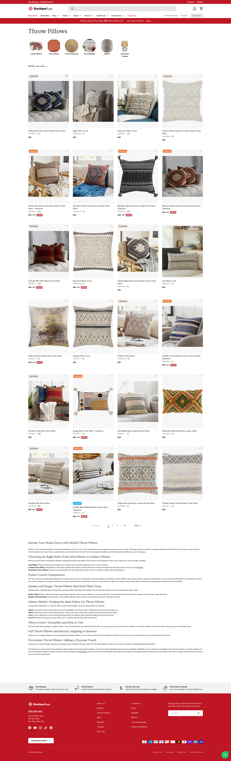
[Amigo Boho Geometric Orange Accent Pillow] (138, 473)
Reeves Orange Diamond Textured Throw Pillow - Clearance (182, 207)
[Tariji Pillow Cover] (182, 251)
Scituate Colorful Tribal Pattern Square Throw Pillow (91, 207)
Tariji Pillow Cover (169, 281)
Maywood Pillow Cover (82, 281)
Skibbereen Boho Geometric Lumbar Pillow (179, 431)
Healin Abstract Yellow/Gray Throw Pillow (45, 356)
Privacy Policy (157, 752)
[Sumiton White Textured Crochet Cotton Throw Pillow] (182, 101)
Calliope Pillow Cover (81, 356)
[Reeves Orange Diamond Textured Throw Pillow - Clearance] (182, 176)
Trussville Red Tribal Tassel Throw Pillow (44, 281)
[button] (201, 8)
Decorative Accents (125, 55)
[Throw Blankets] (89, 46)
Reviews (100, 708)
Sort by (31, 66)
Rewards (100, 722)
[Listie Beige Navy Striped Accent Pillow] (138, 401)
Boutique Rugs (37, 752)
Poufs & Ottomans (71, 54)
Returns (134, 717)
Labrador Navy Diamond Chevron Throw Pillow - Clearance (182, 357)
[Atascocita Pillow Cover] (138, 101)
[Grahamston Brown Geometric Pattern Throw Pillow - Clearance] (48, 176)
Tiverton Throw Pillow (126, 356)
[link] (94, 525)
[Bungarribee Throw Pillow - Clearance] (93, 401)
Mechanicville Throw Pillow (39, 503)
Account (190, 2)
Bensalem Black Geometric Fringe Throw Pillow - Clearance (137, 207)
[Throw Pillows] (54, 46)
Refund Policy (181, 752)
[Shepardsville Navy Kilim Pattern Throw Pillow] (48, 101)
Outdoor (184, 15)
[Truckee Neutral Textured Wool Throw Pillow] (182, 473)
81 (125, 525)
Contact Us (136, 703)
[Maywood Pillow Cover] (93, 251)
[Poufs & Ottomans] (71, 46)
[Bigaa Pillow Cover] (93, 101)
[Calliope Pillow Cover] (93, 326)
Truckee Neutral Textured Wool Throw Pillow (180, 503)
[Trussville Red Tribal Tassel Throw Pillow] (48, 251)
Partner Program (103, 713)
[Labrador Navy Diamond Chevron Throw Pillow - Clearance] (182, 326)
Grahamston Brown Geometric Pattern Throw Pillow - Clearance (46, 207)
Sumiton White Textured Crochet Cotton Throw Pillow (181, 132)
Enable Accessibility (139, 727)
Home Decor (116, 16)
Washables (45, 16)
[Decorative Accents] (125, 46)
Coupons (100, 727)
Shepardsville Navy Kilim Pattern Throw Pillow (46, 131)
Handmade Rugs (171, 15)
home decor (83, 652)
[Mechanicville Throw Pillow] (48, 473)
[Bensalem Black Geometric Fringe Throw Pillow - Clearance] (138, 176)
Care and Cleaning (138, 722)
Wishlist (200, 2)
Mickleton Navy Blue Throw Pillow (42, 431)
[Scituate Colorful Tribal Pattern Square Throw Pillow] (93, 176)
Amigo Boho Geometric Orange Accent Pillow (136, 503)
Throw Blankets (89, 54)
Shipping (134, 713)
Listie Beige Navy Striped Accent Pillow (134, 431)
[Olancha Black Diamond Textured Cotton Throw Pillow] (138, 251)
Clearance (132, 16)
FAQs (133, 708)
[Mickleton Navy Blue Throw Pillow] (48, 401)
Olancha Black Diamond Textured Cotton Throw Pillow (137, 282)
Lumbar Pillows (36, 54)
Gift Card (101, 731)
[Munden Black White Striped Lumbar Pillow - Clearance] (93, 473)
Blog (99, 717)
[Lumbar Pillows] (36, 46)
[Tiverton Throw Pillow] (138, 326)
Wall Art (107, 54)
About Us (101, 703)
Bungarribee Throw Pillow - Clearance (88, 431)
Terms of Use (170, 752)
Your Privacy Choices (196, 752)
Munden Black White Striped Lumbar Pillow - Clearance (91, 508)
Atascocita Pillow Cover (127, 131)
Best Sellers (33, 16)
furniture (139, 567)
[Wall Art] (107, 46)
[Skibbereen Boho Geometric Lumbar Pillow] (182, 401)
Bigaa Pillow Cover (80, 131)
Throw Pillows (54, 54)
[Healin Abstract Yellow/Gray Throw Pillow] (48, 326)
